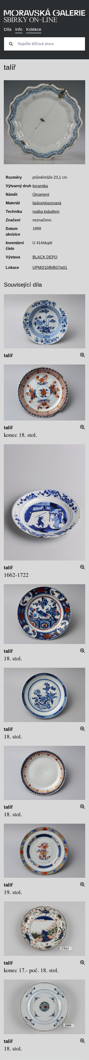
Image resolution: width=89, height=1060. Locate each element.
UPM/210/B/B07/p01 (50, 268)
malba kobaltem (46, 212)
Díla (7, 29)
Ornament (41, 194)
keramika (40, 186)
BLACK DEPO (45, 257)
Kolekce (33, 29)
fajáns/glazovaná (47, 203)
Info (18, 29)
